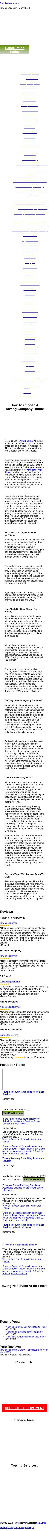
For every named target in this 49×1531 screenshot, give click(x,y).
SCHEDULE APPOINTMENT (24, 1408)
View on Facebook (21, 1139)
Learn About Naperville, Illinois (24, 1500)
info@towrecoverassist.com (24, 1375)
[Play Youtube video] (24, 1301)
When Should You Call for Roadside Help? (26, 1327)
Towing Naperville (8, 923)
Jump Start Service (9, 1035)
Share (7, 1142)
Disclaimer (40, 1523)
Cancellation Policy (14, 50)
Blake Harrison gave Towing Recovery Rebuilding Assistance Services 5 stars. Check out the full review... (21, 1121)
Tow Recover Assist (9, 3)
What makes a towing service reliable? (24, 1332)
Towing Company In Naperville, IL (17, 1527)
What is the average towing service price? (25, 1337)
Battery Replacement (10, 981)
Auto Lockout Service (10, 1007)
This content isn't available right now (19, 1245)
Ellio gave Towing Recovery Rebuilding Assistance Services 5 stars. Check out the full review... (22, 1187)
